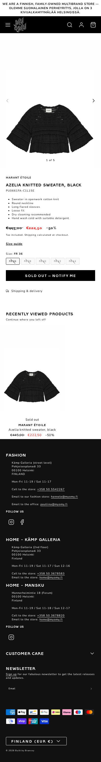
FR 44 (72, 261)
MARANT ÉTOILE (18, 178)
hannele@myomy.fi (64, 497)
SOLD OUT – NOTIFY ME (50, 275)
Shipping (30, 235)
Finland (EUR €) (32, 741)
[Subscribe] (91, 689)
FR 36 (12, 261)
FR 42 (57, 261)
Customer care (25, 653)
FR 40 (42, 261)
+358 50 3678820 (51, 615)
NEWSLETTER (21, 668)
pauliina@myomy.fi (54, 504)
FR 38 (27, 261)
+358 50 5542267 (51, 489)
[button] (8, 25)
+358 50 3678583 (51, 573)
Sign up (11, 674)
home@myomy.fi (51, 577)
